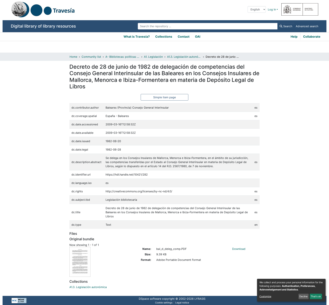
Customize (265, 296)
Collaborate (311, 36)
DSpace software (150, 298)
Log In (272, 9)
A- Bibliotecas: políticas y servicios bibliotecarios (122, 56)
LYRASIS (199, 298)
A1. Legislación (153, 56)
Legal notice (182, 302)
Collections (163, 36)
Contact (184, 36)
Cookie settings (163, 302)
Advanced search (307, 26)
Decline (303, 296)
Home (73, 56)
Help (294, 36)
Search (287, 26)
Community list (91, 56)
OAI (197, 36)
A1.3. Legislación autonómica (184, 56)
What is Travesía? (137, 36)
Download (238, 249)
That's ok (316, 296)
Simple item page (164, 97)
